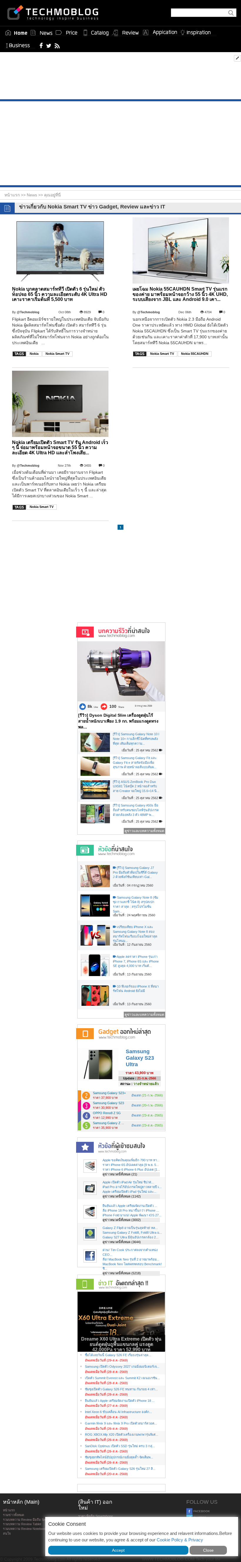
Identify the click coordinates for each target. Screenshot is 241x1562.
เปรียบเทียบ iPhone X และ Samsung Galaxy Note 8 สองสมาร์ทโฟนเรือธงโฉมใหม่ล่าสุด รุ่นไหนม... (135, 933)
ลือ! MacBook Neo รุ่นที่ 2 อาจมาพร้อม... (131, 1259)
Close (208, 1550)
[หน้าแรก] (16, 32)
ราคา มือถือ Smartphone (95, 1516)
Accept (118, 1550)
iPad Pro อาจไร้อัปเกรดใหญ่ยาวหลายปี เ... (132, 1187)
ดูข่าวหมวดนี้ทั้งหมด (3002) (122, 1220)
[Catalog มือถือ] (96, 32)
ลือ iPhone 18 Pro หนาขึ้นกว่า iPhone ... (131, 1210)
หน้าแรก (9, 1510)
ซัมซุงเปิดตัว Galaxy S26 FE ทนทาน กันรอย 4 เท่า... (121, 1389)
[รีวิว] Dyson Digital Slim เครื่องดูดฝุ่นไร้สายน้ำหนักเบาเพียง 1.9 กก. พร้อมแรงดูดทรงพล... (118, 721)
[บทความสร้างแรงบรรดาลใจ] (197, 31)
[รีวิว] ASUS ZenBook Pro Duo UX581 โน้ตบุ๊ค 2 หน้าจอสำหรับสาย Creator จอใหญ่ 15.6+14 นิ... (136, 786)
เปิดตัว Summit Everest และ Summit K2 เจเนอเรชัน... (122, 1378)
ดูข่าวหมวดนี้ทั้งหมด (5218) (122, 1273)
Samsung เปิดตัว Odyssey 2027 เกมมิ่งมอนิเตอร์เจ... (122, 1366)
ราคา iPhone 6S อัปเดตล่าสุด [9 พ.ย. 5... (131, 1165)
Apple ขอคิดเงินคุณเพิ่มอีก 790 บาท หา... (131, 1160)
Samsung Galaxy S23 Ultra (140, 1057)
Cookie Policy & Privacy (180, 1539)
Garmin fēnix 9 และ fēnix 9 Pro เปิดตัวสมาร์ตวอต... (121, 1423)
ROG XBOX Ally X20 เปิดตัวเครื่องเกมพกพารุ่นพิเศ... (121, 1434)
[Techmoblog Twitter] (49, 45)
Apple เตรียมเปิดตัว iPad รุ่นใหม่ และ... (129, 1191)
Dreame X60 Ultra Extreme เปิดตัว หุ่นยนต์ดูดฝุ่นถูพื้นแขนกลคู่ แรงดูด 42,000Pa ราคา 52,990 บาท (121, 1344)
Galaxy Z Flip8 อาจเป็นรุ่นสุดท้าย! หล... (130, 1228)
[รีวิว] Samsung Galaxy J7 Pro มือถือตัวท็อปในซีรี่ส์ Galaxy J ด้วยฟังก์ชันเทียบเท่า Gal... (135, 872)
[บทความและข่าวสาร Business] (19, 44)
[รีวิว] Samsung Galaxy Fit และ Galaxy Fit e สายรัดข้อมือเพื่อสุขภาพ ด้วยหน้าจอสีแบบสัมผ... (135, 762)
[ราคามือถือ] (66, 32)
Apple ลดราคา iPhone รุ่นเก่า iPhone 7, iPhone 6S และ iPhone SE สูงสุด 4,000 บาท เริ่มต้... (136, 961)
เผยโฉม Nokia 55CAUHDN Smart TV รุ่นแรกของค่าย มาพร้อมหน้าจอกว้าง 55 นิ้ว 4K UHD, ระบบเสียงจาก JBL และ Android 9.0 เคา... (180, 294)
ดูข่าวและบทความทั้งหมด (144, 831)
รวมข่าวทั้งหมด (13, 1515)
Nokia (34, 353)
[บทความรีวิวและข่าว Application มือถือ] (159, 32)
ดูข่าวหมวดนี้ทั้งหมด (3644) (122, 1242)
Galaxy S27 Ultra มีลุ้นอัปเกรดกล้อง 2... (130, 1237)
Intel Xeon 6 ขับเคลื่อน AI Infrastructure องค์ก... (118, 1412)
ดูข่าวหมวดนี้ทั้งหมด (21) (120, 1174)
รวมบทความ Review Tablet (22, 1524)
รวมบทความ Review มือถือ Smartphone (31, 1519)
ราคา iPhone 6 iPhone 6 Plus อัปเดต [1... (131, 1169)
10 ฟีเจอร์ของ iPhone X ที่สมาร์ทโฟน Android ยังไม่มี (136, 989)
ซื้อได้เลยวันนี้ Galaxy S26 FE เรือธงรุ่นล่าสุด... (118, 1355)
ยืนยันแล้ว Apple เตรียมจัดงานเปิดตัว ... (130, 1205)
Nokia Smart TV (57, 353)
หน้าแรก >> (15, 195)
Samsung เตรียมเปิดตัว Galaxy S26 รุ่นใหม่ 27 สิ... (120, 1468)
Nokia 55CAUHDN (194, 353)
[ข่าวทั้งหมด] (41, 32)
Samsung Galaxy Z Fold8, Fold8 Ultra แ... (132, 1232)
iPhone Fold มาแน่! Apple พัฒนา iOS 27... (132, 1215)
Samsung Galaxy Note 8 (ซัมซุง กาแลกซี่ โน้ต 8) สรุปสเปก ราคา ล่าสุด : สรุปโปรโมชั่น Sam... (135, 904)
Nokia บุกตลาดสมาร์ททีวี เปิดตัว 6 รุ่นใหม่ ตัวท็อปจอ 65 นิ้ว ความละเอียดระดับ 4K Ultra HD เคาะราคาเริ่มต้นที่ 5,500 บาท (59, 294)
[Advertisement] (120, 77)
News (32, 195)
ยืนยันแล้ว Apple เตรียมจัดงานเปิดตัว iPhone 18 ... (120, 1400)
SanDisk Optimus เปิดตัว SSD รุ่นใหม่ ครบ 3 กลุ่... (120, 1446)
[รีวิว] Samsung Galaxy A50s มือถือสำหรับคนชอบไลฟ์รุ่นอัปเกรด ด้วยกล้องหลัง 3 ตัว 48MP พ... (136, 810)
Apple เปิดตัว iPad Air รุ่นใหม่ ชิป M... (128, 1182)
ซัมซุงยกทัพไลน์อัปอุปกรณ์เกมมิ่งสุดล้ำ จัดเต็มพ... (119, 1457)
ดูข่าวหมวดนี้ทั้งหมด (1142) (122, 1196)
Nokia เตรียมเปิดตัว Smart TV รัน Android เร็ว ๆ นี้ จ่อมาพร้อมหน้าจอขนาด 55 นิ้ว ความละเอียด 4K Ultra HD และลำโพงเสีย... (60, 447)
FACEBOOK (201, 1511)
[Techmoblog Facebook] (41, 45)
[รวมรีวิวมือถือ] (125, 33)
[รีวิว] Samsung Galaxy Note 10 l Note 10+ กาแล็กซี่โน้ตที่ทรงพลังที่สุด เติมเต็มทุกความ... (136, 738)
